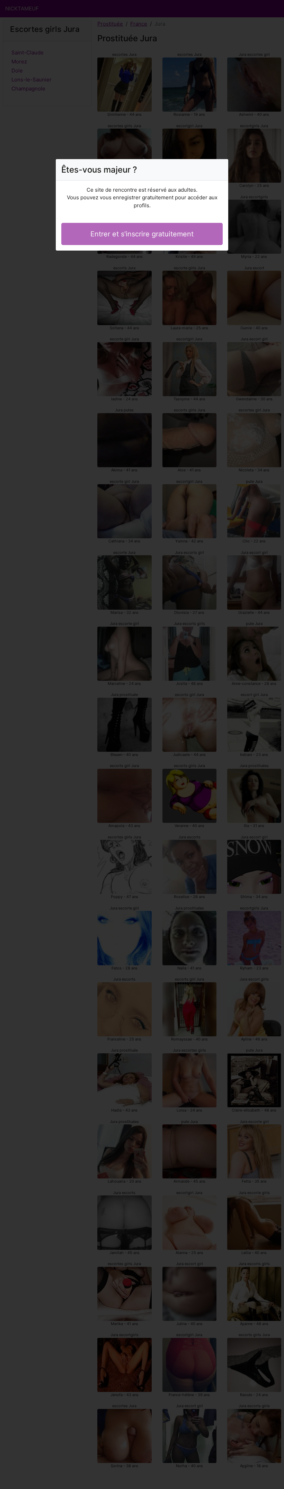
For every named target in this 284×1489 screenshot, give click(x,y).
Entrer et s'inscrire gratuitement (142, 234)
